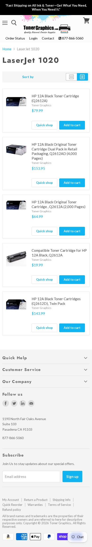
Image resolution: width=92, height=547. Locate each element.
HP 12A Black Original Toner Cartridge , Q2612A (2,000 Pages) (58, 204)
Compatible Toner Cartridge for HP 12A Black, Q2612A (59, 252)
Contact (48, 38)
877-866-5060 (72, 38)
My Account (10, 500)
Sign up (72, 476)
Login (33, 38)
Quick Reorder (12, 505)
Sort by (28, 77)
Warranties (35, 505)
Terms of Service (59, 505)
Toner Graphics (41, 105)
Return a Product (35, 500)
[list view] (82, 77)
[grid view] (71, 77)
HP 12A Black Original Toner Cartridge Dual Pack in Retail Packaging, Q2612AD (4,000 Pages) (54, 151)
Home (7, 49)
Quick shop (44, 125)
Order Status (15, 38)
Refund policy (11, 510)
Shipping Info (62, 500)
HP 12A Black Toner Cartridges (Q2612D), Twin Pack (56, 301)
